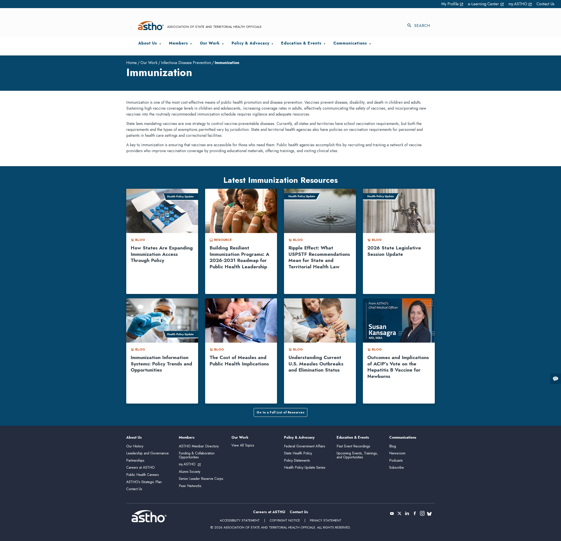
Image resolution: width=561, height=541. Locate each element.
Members (187, 437)
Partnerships (135, 460)
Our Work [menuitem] (210, 43)
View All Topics (242, 445)
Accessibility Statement (240, 520)
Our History (134, 446)
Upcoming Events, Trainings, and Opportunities (357, 455)
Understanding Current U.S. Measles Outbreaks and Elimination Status (315, 363)
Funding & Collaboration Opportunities (197, 455)
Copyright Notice (285, 520)
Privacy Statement (325, 520)
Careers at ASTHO (140, 467)
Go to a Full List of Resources (280, 412)
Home (131, 63)
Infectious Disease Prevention (186, 63)
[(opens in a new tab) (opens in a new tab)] (392, 513)
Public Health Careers (142, 474)
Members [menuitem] (178, 43)
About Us (134, 437)
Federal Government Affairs (304, 446)
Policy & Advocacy (299, 437)
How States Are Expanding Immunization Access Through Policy (162, 254)
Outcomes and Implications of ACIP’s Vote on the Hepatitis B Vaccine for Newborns (398, 367)
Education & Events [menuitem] (301, 43)
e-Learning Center (486, 4)
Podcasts (396, 460)
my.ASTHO (520, 4)
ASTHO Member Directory (199, 446)
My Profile (452, 4)
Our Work (148, 63)
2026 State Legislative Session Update (394, 251)
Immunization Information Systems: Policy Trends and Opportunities (161, 363)
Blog (392, 446)
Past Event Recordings (353, 446)
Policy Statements (297, 460)
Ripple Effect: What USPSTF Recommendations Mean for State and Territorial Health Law (319, 257)
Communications (402, 437)
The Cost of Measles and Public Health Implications (239, 360)
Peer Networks (190, 485)
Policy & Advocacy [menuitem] (250, 43)
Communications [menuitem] (350, 43)
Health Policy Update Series (304, 467)
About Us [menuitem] (147, 43)
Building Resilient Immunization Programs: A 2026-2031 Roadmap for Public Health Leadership (239, 257)
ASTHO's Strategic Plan (144, 481)
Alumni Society (189, 471)
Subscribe (396, 467)
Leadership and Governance (147, 453)
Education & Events (353, 437)
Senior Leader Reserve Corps (201, 478)
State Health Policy (298, 453)
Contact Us (545, 4)
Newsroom (397, 453)
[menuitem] (160, 44)
